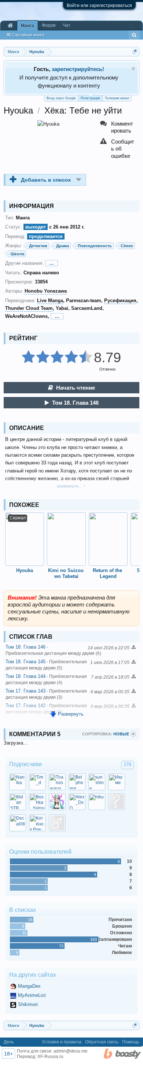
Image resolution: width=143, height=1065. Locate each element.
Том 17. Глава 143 (46, 694)
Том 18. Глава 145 (46, 665)
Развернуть (71, 714)
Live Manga (50, 300)
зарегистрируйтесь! (78, 69)
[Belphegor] (77, 781)
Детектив (38, 246)
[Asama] (57, 801)
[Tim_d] (37, 781)
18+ (8, 1054)
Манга (27, 25)
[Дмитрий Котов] (57, 822)
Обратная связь (101, 1041)
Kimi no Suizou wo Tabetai (66, 573)
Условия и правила (61, 1041)
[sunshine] (96, 781)
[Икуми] (116, 781)
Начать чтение (75, 388)
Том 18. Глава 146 (75, 403)
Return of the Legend (108, 573)
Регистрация (90, 98)
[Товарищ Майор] (116, 801)
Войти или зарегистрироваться (99, 5)
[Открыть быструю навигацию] (134, 51)
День (9, 1041)
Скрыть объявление (133, 68)
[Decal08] (17, 822)
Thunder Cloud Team (29, 308)
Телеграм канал (117, 98)
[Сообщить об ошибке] (117, 149)
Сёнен (127, 246)
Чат (66, 25)
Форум (48, 25)
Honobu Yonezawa (46, 291)
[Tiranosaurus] (57, 781)
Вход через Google (61, 98)
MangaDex (29, 986)
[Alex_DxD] (77, 801)
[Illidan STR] (17, 801)
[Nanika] (17, 781)
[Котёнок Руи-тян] (37, 822)
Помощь (130, 1041)
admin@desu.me (71, 1051)
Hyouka (24, 570)
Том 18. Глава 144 (46, 679)
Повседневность (95, 246)
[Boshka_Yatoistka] (37, 801)
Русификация (120, 300)
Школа (17, 254)
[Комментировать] (117, 127)
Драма (62, 246)
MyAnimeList (32, 995)
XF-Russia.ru (50, 1056)
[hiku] (96, 801)
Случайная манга (28, 35)
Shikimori (28, 1004)
